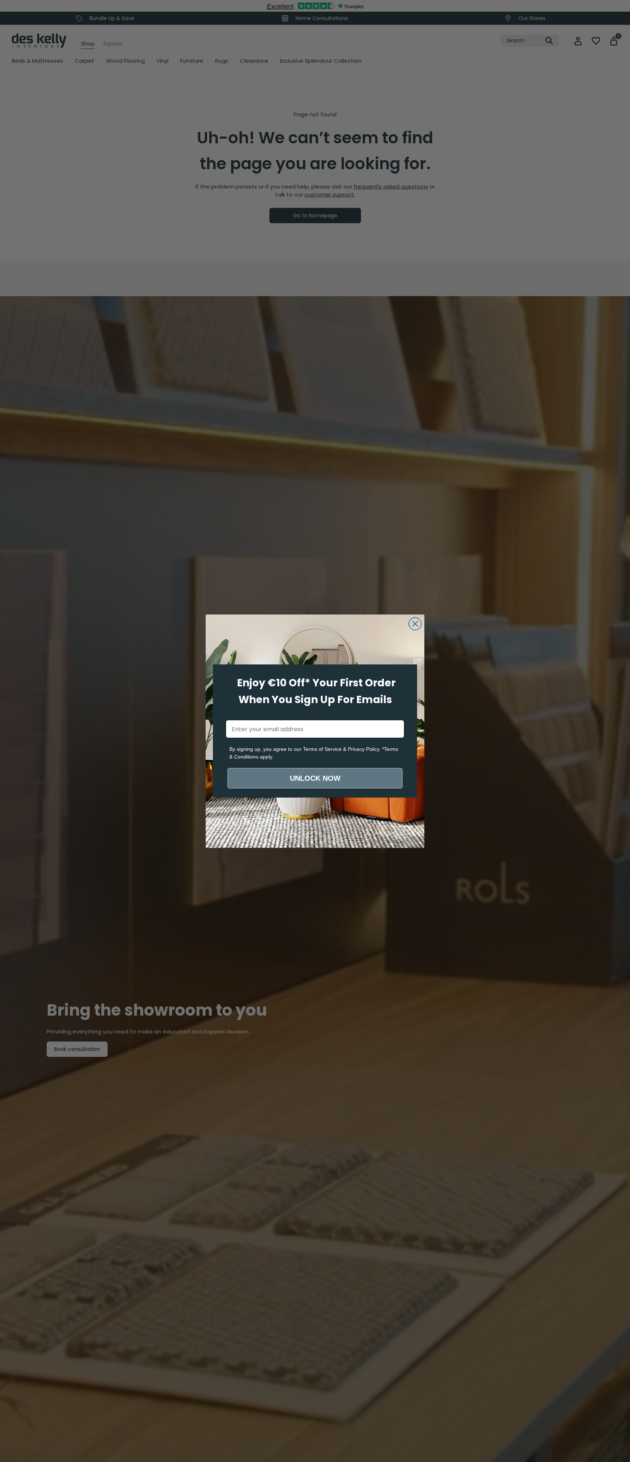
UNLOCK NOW (315, 778)
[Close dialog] (415, 623)
